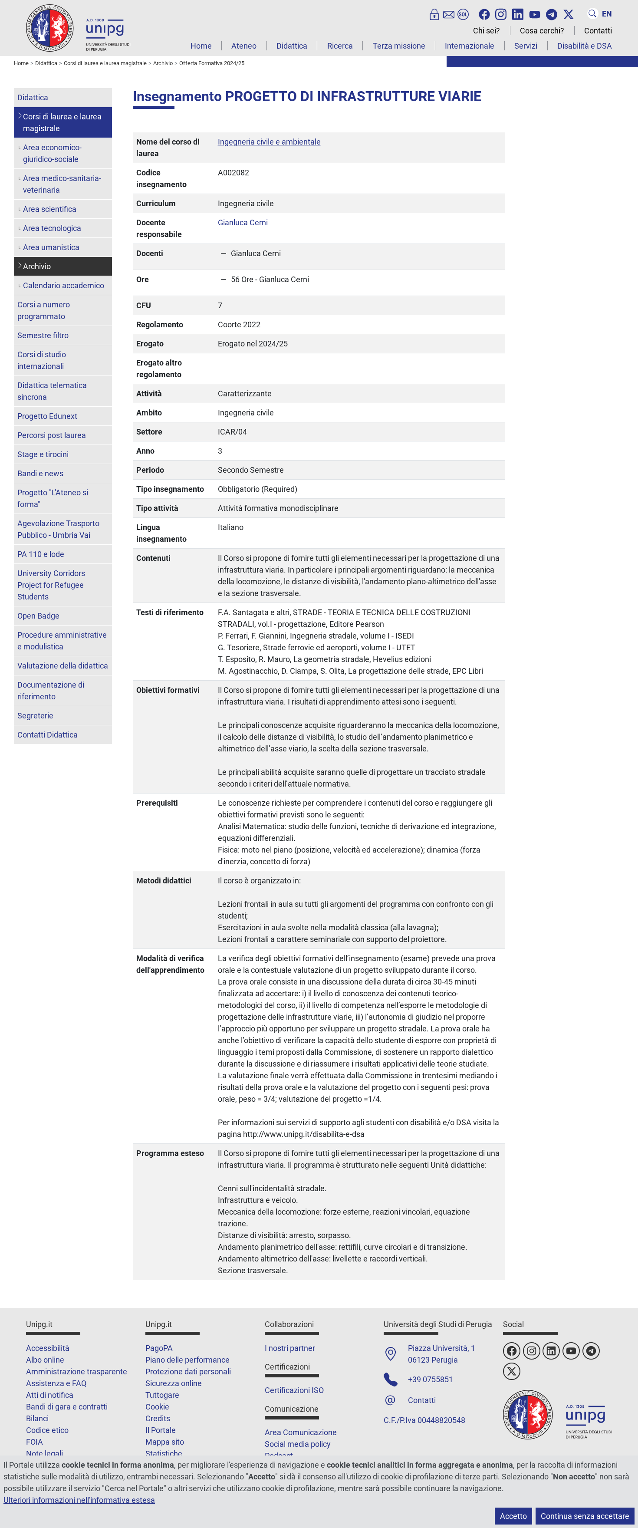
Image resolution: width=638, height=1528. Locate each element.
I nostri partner (290, 1348)
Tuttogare (162, 1395)
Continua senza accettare (585, 1516)
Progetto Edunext (47, 416)
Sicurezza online (173, 1383)
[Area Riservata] (434, 13)
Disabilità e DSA (584, 45)
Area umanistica (51, 247)
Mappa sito (164, 1441)
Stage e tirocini (43, 454)
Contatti (598, 30)
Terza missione (399, 45)
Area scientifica (49, 209)
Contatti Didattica (47, 734)
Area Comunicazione (301, 1432)
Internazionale (469, 45)
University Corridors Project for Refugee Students (51, 585)
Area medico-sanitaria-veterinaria (62, 184)
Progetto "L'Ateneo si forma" (52, 498)
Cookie (157, 1406)
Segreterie (35, 715)
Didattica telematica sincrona (52, 391)
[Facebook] (484, 13)
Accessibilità (47, 1348)
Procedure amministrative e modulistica (62, 640)
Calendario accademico (63, 285)
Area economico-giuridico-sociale (52, 153)
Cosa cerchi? (542, 30)
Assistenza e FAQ (56, 1383)
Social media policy (298, 1444)
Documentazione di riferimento (50, 690)
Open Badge (38, 615)
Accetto (513, 1516)
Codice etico (47, 1430)
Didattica (291, 45)
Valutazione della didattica (62, 665)
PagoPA (159, 1348)
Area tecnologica (52, 228)
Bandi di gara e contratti (67, 1406)
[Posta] (448, 13)
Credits (157, 1418)
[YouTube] (534, 13)
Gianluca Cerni (243, 222)
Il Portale (160, 1430)
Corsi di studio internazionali (41, 360)
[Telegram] (551, 13)
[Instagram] (500, 13)
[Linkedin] (517, 13)
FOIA (34, 1441)
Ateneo (244, 45)
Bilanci (37, 1418)
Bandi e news (40, 473)
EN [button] (607, 13)
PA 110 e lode (40, 554)
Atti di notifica (49, 1395)
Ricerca (340, 45)
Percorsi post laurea (51, 435)
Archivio (37, 266)
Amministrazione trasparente (76, 1371)
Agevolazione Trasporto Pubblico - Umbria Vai (58, 529)
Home (201, 45)
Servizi (525, 45)
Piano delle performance (187, 1359)
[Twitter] (568, 13)
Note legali (44, 1453)
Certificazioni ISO (294, 1390)
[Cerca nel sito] (593, 13)
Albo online (45, 1359)
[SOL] (463, 13)
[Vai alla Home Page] (78, 27)
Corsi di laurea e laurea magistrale (62, 122)
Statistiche (163, 1453)
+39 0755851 (430, 1379)
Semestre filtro (43, 335)
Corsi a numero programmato (43, 310)
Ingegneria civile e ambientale (269, 141)
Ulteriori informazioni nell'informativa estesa (79, 1500)
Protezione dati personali (188, 1371)
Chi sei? (486, 30)
